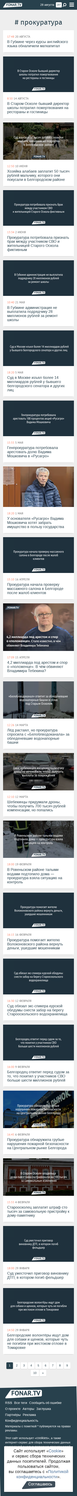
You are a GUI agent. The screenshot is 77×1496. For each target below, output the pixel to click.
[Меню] (71, 5)
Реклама (29, 1415)
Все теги (20, 1403)
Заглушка (43, 1409)
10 (35, 1373)
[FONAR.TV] (12, 5)
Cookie (55, 1451)
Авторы (28, 1409)
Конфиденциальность (21, 1420)
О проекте (13, 1409)
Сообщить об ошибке (45, 1403)
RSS (8, 1403)
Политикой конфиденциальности (42, 1474)
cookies (42, 1438)
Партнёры (13, 1415)
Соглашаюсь (40, 1484)
